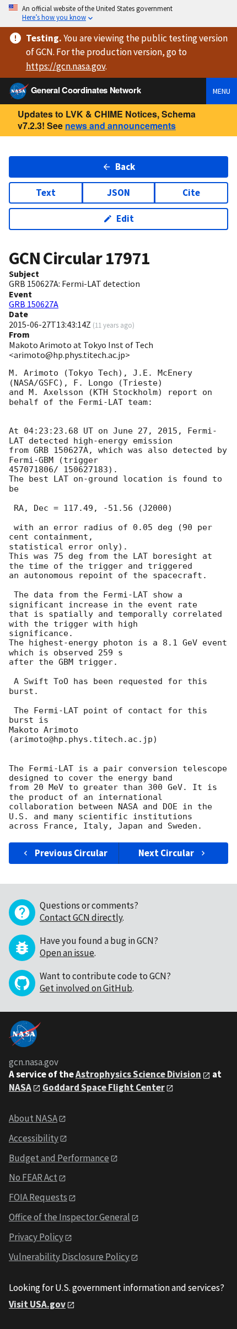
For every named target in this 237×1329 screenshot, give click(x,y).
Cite (191, 192)
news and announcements (120, 125)
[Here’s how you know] (118, 13)
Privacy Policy (36, 1237)
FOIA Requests (38, 1197)
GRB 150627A (33, 303)
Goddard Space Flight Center (103, 1087)
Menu (221, 91)
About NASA (33, 1118)
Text (46, 192)
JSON (118, 192)
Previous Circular (71, 853)
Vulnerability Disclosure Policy (69, 1257)
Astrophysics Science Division (138, 1074)
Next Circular (166, 853)
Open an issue (67, 953)
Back (125, 167)
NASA (20, 1087)
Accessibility (33, 1138)
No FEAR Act (33, 1177)
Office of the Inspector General (69, 1217)
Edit (125, 218)
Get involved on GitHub (86, 988)
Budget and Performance (59, 1158)
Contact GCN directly (81, 917)
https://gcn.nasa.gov (65, 66)
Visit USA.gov (37, 1304)
